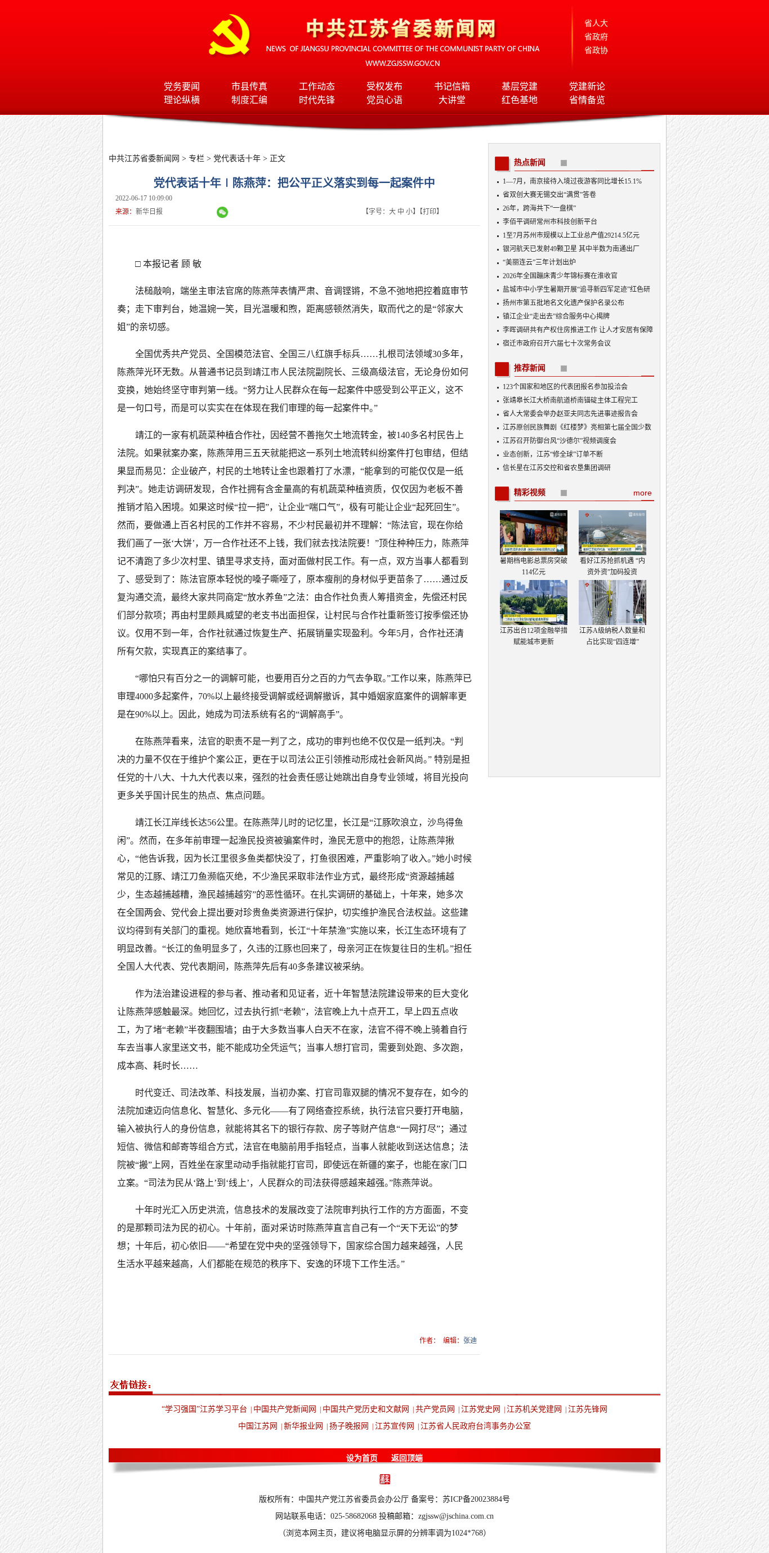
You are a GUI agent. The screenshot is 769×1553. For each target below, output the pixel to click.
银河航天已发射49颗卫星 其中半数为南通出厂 (571, 249)
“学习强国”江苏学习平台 (204, 1409)
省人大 (596, 23)
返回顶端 (407, 1458)
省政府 (596, 37)
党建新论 (587, 86)
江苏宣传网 (394, 1426)
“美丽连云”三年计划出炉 (539, 262)
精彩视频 (530, 492)
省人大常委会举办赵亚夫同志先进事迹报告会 (570, 414)
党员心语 (384, 100)
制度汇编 (249, 100)
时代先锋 (317, 100)
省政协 (596, 50)
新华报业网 (303, 1426)
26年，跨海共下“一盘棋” (539, 208)
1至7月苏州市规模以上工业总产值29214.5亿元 (571, 235)
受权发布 (384, 86)
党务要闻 (182, 86)
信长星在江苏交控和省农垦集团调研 (557, 468)
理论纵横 (182, 100)
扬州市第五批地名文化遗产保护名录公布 (563, 303)
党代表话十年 (237, 158)
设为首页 (362, 1458)
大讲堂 (452, 100)
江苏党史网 (480, 1409)
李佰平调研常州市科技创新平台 (550, 222)
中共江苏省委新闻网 (144, 158)
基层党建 (520, 86)
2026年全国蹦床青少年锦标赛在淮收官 (560, 276)
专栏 (196, 158)
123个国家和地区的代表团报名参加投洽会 (565, 387)
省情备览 (587, 100)
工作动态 (317, 86)
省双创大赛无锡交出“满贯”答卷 (549, 195)
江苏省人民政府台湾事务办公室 (476, 1426)
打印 (429, 212)
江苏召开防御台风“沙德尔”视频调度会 (559, 441)
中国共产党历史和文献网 (366, 1409)
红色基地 (520, 100)
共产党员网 (435, 1409)
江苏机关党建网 (534, 1409)
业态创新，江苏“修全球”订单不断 (553, 454)
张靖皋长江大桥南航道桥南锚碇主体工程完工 (570, 400)
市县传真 (249, 86)
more (642, 492)
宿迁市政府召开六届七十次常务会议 (557, 343)
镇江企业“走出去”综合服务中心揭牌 (556, 316)
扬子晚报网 (349, 1426)
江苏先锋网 (587, 1409)
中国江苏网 (258, 1426)
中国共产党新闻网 (284, 1409)
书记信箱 (452, 86)
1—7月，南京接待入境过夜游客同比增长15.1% (572, 181)
